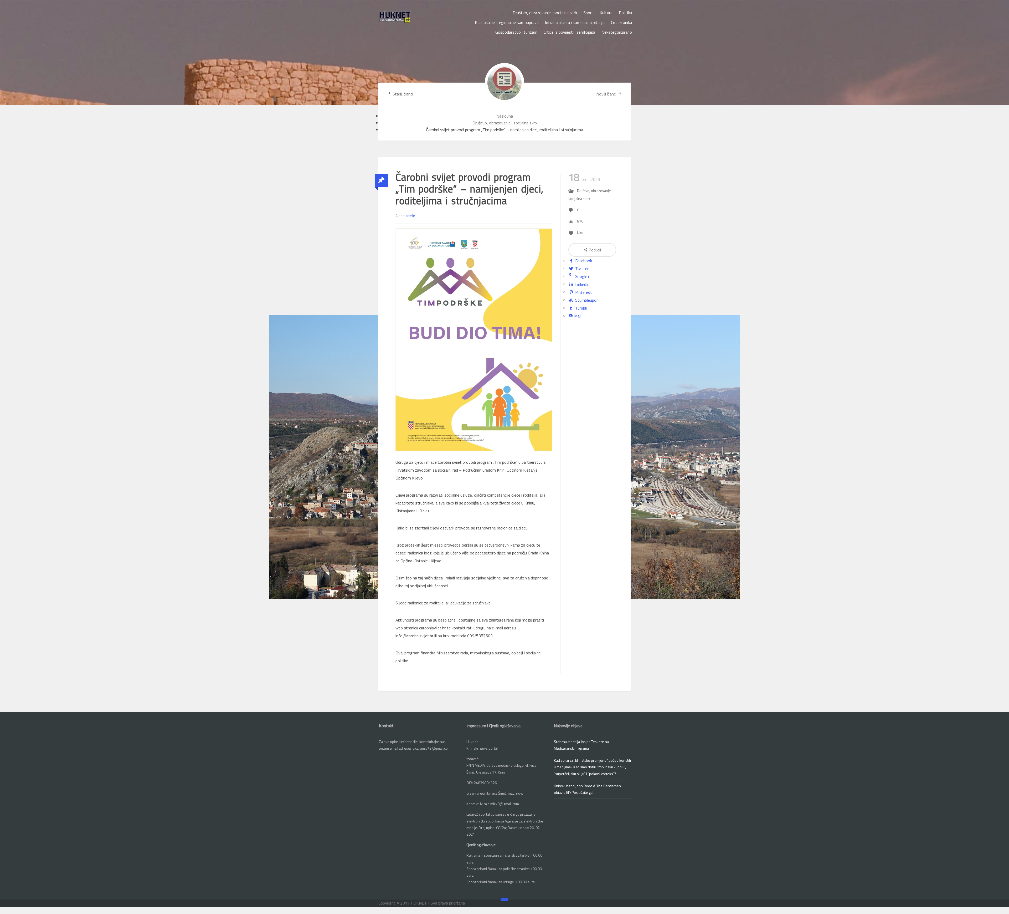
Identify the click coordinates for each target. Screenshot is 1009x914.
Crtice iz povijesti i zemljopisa (569, 32)
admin (410, 215)
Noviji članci (606, 94)
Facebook (583, 260)
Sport (588, 12)
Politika (625, 12)
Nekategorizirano (616, 32)
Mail (577, 316)
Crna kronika (621, 22)
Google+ (582, 276)
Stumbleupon (586, 300)
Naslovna (504, 116)
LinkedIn (581, 284)
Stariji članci (402, 94)
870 (580, 221)
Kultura (606, 12)
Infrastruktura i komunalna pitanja (575, 22)
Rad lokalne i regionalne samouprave (507, 22)
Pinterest (583, 292)
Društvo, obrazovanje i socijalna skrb (545, 12)
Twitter (581, 268)
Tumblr (580, 308)
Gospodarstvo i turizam (516, 32)
